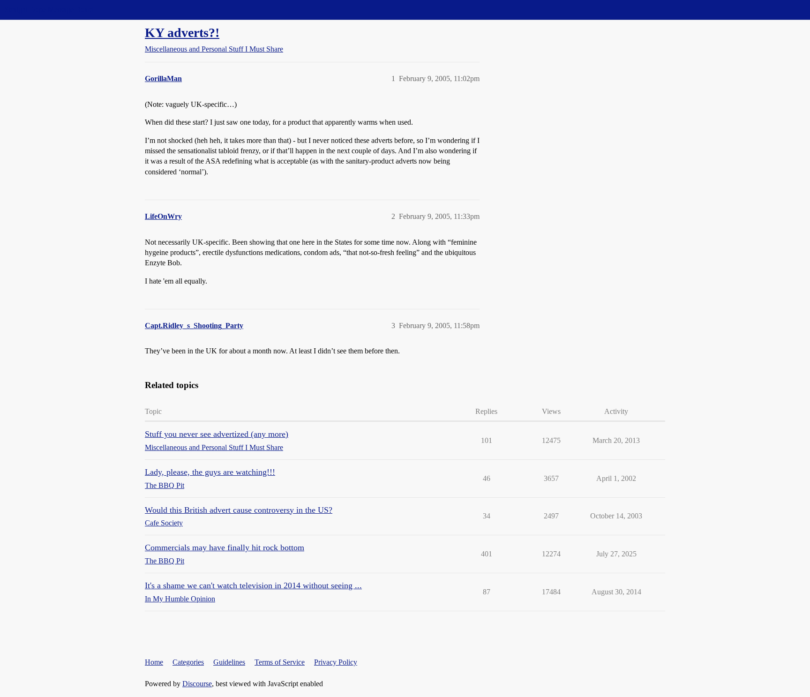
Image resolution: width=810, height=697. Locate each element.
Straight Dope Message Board (49, 10)
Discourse (197, 684)
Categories (188, 662)
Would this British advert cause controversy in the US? (238, 510)
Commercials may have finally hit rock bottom (224, 547)
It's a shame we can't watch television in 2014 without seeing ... (253, 585)
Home (154, 662)
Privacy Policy (335, 662)
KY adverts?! (182, 32)
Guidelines (229, 662)
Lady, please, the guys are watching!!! (210, 472)
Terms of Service (280, 662)
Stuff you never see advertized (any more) (216, 434)
